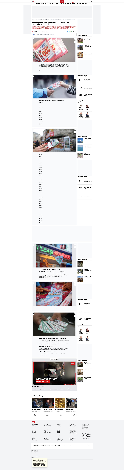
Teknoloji (69, 3)
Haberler (33, 19)
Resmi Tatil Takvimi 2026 (85, 438)
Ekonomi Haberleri (34, 426)
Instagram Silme (46, 440)
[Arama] (32, 1)
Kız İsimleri (71, 440)
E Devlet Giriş (46, 431)
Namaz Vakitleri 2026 (47, 425)
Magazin (53, 3)
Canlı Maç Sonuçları (60, 439)
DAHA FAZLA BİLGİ (36, 465)
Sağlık (61, 3)
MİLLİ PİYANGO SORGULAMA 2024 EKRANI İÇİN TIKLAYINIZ (50, 308)
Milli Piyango (40, 19)
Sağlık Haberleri (34, 432)
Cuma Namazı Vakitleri (47, 426)
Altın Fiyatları (34, 437)
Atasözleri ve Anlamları (85, 424)
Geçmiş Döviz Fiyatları (85, 433)
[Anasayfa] (33, 422)
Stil (80, 3)
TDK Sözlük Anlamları (73, 425)
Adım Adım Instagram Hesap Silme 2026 (86, 437)
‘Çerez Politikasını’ (42, 462)
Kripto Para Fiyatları (34, 440)
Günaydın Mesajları (60, 429)
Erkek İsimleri (71, 439)
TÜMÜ (78, 102)
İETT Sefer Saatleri (84, 428)
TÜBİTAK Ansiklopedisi (73, 431)
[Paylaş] (75, 39)
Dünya (46, 3)
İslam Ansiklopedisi (72, 430)
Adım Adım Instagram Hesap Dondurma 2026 (86, 435)
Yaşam (36, 19)
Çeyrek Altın (58, 431)
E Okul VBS (45, 430)
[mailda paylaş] (73, 31)
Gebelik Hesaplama (85, 429)
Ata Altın (58, 433)
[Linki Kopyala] (75, 31)
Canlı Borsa (46, 424)
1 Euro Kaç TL (59, 438)
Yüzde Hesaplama (85, 432)
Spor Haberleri (34, 430)
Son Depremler (46, 433)
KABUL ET (42, 465)
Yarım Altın (58, 432)
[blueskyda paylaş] (68, 31)
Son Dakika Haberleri (35, 424)
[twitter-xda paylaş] (66, 31)
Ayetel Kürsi (58, 425)
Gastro (73, 3)
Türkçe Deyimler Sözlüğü (85, 425)
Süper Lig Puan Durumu (60, 440)
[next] (76, 405)
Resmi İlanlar (84, 3)
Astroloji (45, 438)
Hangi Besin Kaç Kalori (73, 432)
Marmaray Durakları (72, 438)
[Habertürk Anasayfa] (62, 1)
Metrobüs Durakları (72, 437)
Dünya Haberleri (34, 431)
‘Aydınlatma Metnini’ (36, 463)
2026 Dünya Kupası (47, 437)
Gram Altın (58, 430)
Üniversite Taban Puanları (73, 426)
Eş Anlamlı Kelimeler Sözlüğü (74, 433)
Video (77, 3)
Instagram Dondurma (47, 439)
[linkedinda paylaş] (70, 31)
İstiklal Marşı (46, 429)
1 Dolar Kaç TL (59, 437)
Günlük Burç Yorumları (47, 432)
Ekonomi (42, 3)
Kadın (57, 3)
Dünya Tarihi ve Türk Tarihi (73, 429)
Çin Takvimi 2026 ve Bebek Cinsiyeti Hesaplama (86, 427)
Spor (50, 3)
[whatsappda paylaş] (71, 31)
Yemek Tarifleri (59, 424)
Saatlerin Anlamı (59, 426)
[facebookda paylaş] (64, 31)
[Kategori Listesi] (92, 1)
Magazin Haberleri (34, 429)
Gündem (38, 3)
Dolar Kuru (33, 438)
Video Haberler (72, 424)
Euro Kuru (33, 439)
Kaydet (89, 445)
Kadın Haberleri (34, 433)
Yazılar (64, 3)
